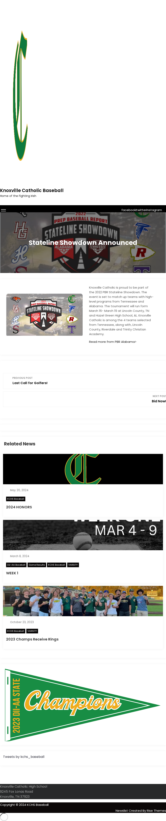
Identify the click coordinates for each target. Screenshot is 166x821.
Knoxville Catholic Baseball (32, 190)
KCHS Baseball (15, 498)
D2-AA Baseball (16, 564)
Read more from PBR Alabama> (112, 342)
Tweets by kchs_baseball (23, 756)
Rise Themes (156, 810)
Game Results (37, 564)
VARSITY (73, 564)
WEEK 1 (12, 573)
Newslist (122, 810)
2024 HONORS (19, 507)
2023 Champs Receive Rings (32, 639)
